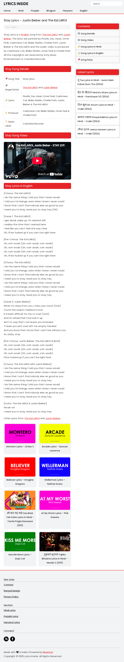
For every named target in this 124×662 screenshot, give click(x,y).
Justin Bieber (50, 87)
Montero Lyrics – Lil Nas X (20, 446)
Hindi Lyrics (10, 610)
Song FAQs (86, 59)
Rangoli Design (12, 590)
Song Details (87, 33)
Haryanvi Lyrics (12, 622)
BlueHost (48, 652)
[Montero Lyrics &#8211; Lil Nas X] (20, 442)
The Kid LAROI (50, 34)
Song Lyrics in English (91, 53)
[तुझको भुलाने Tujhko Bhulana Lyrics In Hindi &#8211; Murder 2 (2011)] (54, 550)
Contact (8, 584)
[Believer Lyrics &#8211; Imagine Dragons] (20, 475)
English (13, 27)
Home (7, 27)
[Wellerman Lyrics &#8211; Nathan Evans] (54, 475)
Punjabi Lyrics (11, 616)
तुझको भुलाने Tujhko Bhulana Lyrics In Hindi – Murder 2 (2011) (55, 558)
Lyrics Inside (16, 4)
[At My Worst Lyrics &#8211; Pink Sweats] (54, 509)
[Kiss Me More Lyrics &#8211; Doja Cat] (20, 550)
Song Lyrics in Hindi (90, 46)
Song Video (87, 40)
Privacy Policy (11, 596)
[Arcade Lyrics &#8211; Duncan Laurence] (54, 442)
